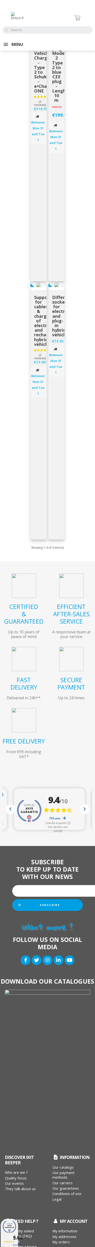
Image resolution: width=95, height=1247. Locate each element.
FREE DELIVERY (24, 741)
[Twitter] (36, 960)
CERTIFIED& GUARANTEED (24, 613)
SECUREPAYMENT (71, 683)
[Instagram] (47, 960)
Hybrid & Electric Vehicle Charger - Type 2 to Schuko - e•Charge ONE (44, 65)
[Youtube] (69, 960)
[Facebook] (25, 960)
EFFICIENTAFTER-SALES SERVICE (71, 613)
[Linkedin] (58, 960)
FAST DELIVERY (23, 683)
